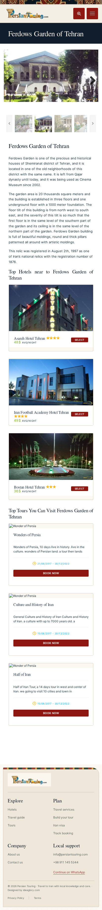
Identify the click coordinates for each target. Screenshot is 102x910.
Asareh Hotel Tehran (29, 338)
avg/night (25, 342)
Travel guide (16, 817)
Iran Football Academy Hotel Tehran (41, 412)
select (79, 339)
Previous (11, 81)
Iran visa (59, 825)
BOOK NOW (51, 573)
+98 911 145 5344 (65, 862)
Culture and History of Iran (33, 604)
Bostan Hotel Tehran (29, 487)
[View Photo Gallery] (51, 526)
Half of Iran (22, 674)
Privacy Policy (16, 897)
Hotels (12, 809)
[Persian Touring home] (27, 13)
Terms (37, 897)
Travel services (63, 809)
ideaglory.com (31, 890)
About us (14, 854)
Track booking (63, 833)
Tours (11, 825)
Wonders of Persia (27, 534)
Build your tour (63, 817)
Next (91, 81)
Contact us (15, 862)
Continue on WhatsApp (69, 872)
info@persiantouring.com (70, 854)
